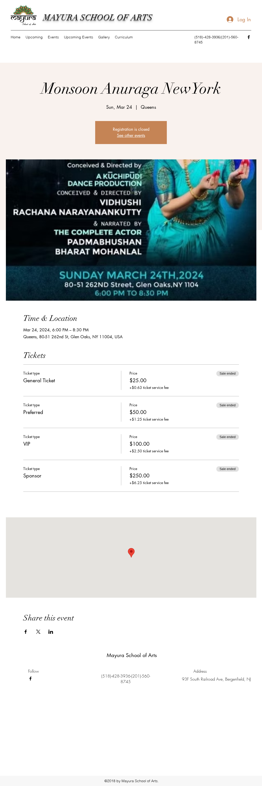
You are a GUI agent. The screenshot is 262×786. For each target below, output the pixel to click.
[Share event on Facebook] (25, 632)
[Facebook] (248, 37)
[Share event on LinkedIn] (50, 632)
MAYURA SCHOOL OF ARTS (97, 18)
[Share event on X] (38, 632)
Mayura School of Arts (132, 655)
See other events (131, 135)
